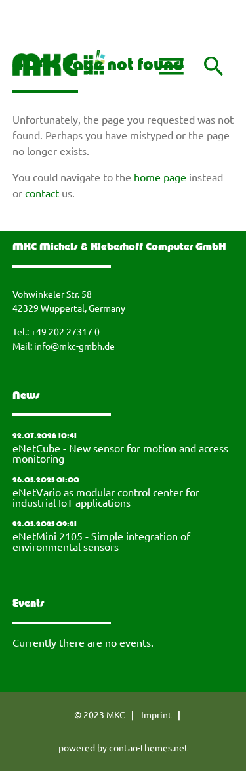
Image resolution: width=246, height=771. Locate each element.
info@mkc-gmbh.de (74, 346)
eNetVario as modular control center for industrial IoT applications (105, 496)
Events (28, 604)
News (26, 396)
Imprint (156, 714)
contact (42, 192)
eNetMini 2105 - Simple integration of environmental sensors (101, 540)
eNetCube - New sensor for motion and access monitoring (120, 452)
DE (16, 28)
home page (160, 176)
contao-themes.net (148, 747)
